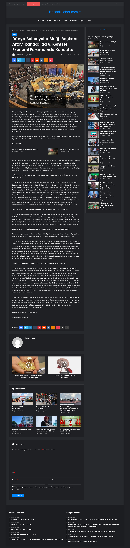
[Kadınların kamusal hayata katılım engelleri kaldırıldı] (46, 421)
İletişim (89, 21)
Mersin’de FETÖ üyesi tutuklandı (50, 4)
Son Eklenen (103, 30)
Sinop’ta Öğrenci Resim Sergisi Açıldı (25, 149)
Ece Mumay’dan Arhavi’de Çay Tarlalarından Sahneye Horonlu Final (108, 195)
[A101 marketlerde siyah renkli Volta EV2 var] (93, 134)
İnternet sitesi (52, 480)
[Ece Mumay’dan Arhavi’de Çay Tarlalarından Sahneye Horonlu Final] (93, 194)
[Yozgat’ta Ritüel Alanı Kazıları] (93, 168)
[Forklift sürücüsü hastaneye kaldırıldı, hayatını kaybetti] (93, 185)
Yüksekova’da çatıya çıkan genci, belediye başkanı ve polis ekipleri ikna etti (69, 408)
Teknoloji (73, 21)
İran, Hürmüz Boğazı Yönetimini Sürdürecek (108, 175)
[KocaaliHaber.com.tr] (65, 12)
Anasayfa (41, 21)
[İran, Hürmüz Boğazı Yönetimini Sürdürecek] (93, 177)
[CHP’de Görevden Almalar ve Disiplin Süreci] (70, 421)
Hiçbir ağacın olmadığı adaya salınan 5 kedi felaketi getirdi (108, 107)
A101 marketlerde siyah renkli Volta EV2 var (108, 133)
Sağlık (65, 21)
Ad (13, 472)
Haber (49, 21)
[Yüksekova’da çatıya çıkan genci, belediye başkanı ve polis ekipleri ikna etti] (70, 399)
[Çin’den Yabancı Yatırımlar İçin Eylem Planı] (93, 205)
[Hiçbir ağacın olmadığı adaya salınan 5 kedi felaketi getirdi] (93, 107)
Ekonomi (57, 21)
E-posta (15, 480)
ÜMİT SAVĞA (19, 55)
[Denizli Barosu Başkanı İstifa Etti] (93, 151)
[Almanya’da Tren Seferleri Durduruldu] (46, 399)
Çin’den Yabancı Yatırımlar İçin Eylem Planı (107, 205)
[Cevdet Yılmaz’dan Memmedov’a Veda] (93, 142)
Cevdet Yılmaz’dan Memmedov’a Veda (107, 141)
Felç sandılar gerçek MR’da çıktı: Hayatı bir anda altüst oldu (108, 124)
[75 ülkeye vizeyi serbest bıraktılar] (93, 116)
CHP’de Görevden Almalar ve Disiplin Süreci (70, 430)
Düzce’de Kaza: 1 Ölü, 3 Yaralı (70, 149)
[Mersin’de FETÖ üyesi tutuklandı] (22, 399)
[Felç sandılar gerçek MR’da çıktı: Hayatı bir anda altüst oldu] (93, 125)
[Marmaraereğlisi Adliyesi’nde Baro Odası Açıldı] (93, 159)
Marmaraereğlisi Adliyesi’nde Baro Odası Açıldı (108, 159)
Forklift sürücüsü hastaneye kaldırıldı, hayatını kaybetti (107, 185)
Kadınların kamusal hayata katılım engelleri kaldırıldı (45, 430)
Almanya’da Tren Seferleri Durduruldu (45, 408)
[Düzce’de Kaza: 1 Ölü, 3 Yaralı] (53, 151)
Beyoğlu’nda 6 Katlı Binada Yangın (21, 430)
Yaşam (82, 21)
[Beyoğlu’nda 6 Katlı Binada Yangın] (22, 421)
